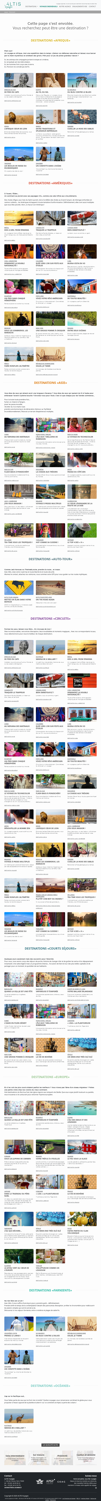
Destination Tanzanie (10, 175)
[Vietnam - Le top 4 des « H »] (82, 530)
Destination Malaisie (42, 512)
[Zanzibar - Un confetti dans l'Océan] (50, 154)
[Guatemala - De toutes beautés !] (82, 286)
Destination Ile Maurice (74, 102)
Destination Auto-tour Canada (13, 610)
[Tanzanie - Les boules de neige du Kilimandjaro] (19, 154)
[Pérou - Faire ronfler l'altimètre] (19, 354)
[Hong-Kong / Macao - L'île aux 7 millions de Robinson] (50, 425)
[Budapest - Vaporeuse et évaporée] (50, 979)
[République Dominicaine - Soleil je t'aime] (50, 354)
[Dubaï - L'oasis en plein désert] (19, 1011)
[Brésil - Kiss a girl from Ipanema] (19, 218)
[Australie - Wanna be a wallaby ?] (50, 647)
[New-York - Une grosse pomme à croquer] (50, 318)
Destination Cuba (72, 275)
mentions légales (85, 1498)
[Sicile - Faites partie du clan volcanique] (82, 1219)
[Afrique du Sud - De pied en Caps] (19, 80)
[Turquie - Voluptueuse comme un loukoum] (50, 1256)
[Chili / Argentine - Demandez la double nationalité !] (19, 251)
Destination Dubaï (9, 1031)
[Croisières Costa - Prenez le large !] (19, 1324)
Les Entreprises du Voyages (68, 1498)
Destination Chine (9, 447)
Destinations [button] (31, 6)
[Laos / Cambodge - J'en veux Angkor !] (19, 491)
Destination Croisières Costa (13, 1344)
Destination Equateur (10, 307)
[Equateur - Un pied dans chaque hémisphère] (19, 286)
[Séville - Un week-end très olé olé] (82, 1045)
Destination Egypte (41, 105)
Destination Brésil (9, 240)
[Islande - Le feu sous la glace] (82, 1147)
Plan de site (53, 1500)
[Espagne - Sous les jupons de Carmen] (19, 1147)
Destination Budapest (42, 1000)
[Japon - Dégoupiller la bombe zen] (19, 816)
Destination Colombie (42, 274)
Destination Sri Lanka (10, 551)
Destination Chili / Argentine (13, 274)
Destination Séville (73, 1068)
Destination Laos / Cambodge (13, 513)
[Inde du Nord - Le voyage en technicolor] (82, 425)
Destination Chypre (73, 1135)
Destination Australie (42, 667)
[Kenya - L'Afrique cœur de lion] (19, 117)
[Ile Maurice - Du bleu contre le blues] (82, 80)
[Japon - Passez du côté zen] (82, 460)
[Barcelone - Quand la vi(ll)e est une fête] (19, 979)
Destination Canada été (43, 238)
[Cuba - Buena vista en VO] (82, 251)
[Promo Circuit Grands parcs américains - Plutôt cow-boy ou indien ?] (50, 885)
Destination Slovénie (10, 1282)
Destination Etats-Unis (42, 307)
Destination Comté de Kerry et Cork (78, 1000)
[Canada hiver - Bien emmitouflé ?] (82, 218)
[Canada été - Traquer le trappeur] (50, 218)
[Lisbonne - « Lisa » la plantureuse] (82, 1011)
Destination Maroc (41, 142)
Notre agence (65, 6)
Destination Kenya (9, 137)
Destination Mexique (10, 343)
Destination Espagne (10, 1169)
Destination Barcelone (11, 1000)
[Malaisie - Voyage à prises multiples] (50, 491)
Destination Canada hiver (75, 237)
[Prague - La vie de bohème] (50, 1045)
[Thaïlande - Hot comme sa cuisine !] (50, 530)
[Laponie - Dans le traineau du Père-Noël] (19, 1182)
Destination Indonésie (42, 480)
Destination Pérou (9, 374)
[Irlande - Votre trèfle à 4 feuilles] (50, 1147)
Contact (92, 6)
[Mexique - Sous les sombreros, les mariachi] (19, 318)
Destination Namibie (73, 135)
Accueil (6, 12)
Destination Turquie (42, 1280)
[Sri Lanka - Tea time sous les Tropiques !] (19, 530)
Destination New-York (42, 340)
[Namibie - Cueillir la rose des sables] (82, 117)
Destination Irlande (42, 1170)
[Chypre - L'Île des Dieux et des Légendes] (82, 1108)
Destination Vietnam (73, 551)
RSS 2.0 (78, 1498)
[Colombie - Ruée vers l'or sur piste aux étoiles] (50, 251)
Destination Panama (73, 339)
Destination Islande (73, 1167)
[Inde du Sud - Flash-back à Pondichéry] (19, 460)
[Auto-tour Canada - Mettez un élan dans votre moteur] (19, 588)
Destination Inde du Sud (11, 480)
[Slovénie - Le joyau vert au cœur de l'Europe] (19, 1256)
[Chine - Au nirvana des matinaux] (19, 425)
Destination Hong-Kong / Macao (45, 447)
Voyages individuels (49, 6)
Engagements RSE (79, 6)
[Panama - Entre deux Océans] (82, 318)
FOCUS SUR (12, 12)
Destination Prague (42, 1065)
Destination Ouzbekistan (74, 519)
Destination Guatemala (74, 305)
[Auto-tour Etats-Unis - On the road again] (50, 588)
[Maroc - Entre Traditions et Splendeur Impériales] (50, 117)
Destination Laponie (10, 1207)
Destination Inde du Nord (75, 448)
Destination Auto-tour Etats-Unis (46, 606)
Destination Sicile (72, 1245)
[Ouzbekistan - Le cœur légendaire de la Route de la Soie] (82, 491)
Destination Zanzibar (42, 174)
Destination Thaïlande (42, 551)
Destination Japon (72, 480)
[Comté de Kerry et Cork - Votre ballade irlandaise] (82, 979)
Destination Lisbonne (73, 1030)
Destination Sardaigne (11, 1242)
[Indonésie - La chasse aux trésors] (50, 460)
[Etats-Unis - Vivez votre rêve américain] (50, 286)
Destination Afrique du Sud (12, 100)
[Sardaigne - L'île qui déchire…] (19, 1219)
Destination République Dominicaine (47, 374)
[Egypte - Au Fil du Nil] (50, 80)
